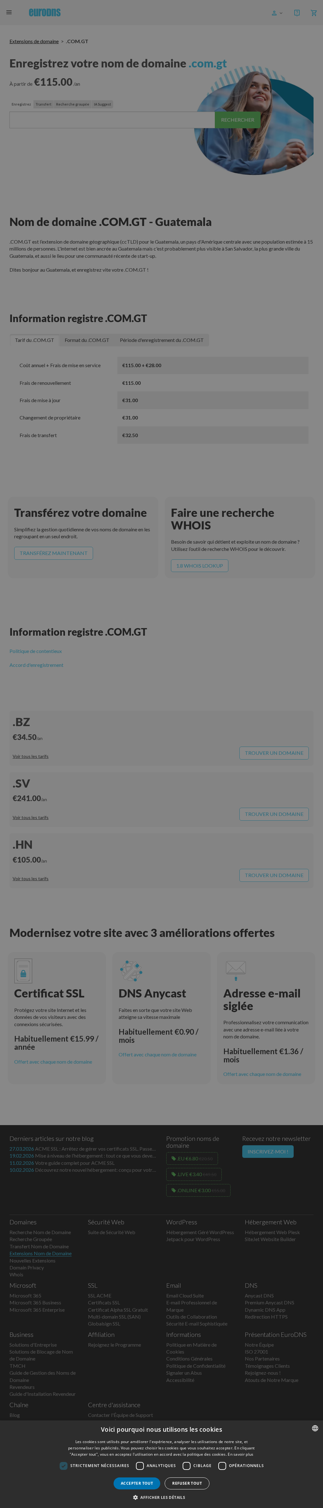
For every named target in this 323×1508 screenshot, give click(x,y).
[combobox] (315, 1428)
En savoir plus (240, 1454)
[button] (161, 1497)
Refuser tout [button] (187, 1483)
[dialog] (161, 1464)
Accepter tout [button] (137, 1483)
